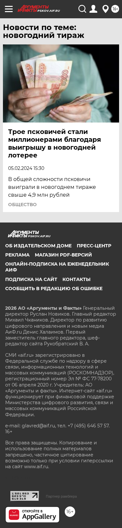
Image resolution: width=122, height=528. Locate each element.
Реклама (17, 255)
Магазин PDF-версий (63, 255)
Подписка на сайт (31, 279)
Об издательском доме (38, 246)
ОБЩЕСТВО (22, 204)
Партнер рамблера (61, 496)
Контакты (76, 279)
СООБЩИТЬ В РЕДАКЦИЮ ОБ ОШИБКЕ (53, 288)
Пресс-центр (94, 246)
